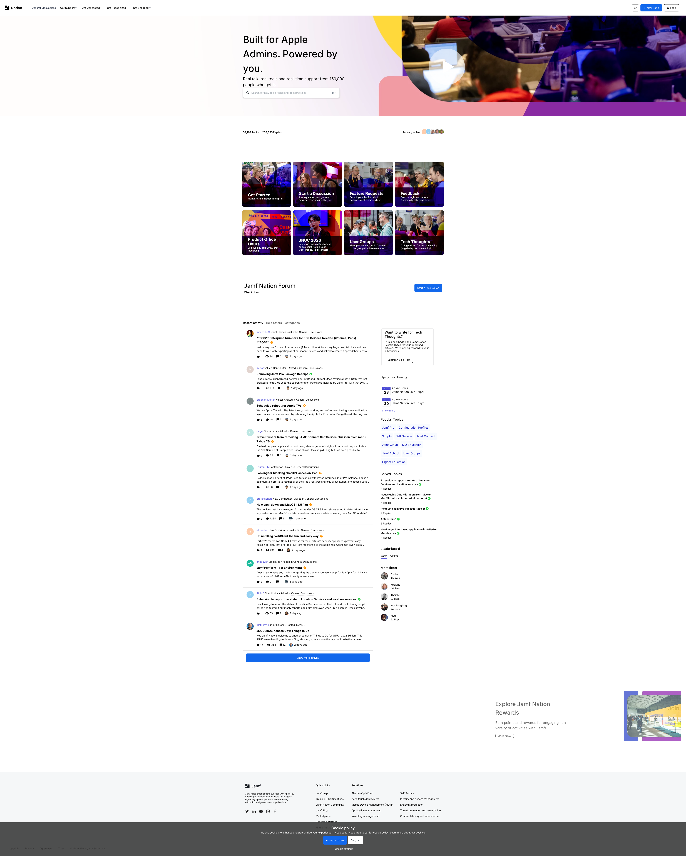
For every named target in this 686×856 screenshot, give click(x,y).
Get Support (67, 7)
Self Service (404, 436)
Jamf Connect (425, 436)
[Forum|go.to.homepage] (13, 8)
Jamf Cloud (390, 444)
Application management (366, 810)
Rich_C (260, 593)
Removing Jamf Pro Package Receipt (403, 508)
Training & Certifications (330, 798)
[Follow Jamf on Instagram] (268, 811)
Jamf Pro (388, 427)
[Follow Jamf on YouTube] (261, 811)
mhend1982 (263, 332)
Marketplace (323, 816)
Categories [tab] (292, 323)
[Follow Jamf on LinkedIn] (254, 811)
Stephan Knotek (266, 399)
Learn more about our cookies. (408, 832)
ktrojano (395, 584)
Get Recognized (116, 7)
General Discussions (44, 7)
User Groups (411, 453)
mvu (393, 615)
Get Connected (91, 7)
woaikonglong (399, 605)
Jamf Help (322, 793)
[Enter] (246, 93)
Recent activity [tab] (253, 323)
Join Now (253, 736)
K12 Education (411, 444)
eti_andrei (262, 530)
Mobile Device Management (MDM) (372, 804)
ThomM (395, 594)
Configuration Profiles (413, 427)
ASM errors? (388, 518)
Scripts (387, 436)
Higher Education (394, 462)
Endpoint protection (411, 804)
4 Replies (386, 488)
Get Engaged (141, 7)
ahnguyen (262, 561)
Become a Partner (326, 821)
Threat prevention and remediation (420, 810)
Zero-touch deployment (365, 798)
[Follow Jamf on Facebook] (275, 811)
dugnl (260, 431)
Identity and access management (419, 798)
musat (260, 367)
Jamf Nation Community (330, 804)
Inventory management (365, 816)
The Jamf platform (362, 793)
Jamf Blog (322, 810)
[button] (343, 848)
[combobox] (291, 93)
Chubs (394, 574)
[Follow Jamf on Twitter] (247, 811)
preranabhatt (264, 498)
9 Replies (386, 513)
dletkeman (263, 624)
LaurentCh (263, 466)
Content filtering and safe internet (419, 816)
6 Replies (386, 523)
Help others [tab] (274, 323)
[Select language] (635, 7)
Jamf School (390, 453)
